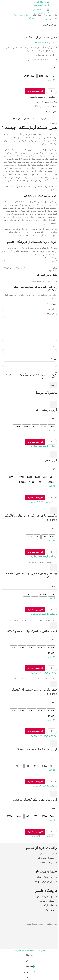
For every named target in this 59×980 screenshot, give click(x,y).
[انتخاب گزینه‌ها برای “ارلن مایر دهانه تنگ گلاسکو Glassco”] (53, 794)
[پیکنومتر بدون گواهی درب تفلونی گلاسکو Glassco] (44, 559)
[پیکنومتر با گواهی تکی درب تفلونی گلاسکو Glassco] (45, 505)
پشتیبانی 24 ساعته (47, 901)
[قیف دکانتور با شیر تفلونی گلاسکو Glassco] (47, 617)
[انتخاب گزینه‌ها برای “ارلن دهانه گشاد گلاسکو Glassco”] (53, 743)
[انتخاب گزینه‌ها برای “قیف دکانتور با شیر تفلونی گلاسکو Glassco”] (53, 625)
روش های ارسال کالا (46, 858)
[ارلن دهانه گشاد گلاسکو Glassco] (45, 739)
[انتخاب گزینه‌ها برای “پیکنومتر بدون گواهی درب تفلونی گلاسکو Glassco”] (53, 567)
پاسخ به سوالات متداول (45, 877)
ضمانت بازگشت (48, 905)
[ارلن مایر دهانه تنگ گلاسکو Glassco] (49, 789)
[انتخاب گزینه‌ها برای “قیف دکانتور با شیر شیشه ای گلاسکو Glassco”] (53, 684)
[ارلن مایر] (43, 449)
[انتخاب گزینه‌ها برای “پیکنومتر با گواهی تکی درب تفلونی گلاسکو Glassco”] (53, 510)
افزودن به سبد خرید (35, 91)
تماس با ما (50, 910)
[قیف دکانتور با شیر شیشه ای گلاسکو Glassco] (45, 676)
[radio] (51, 427)
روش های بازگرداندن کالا (45, 882)
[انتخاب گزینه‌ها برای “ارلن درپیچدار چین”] (53, 404)
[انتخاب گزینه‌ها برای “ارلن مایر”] (53, 454)
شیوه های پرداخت (47, 862)
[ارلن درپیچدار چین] (34, 399)
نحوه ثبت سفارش (47, 854)
